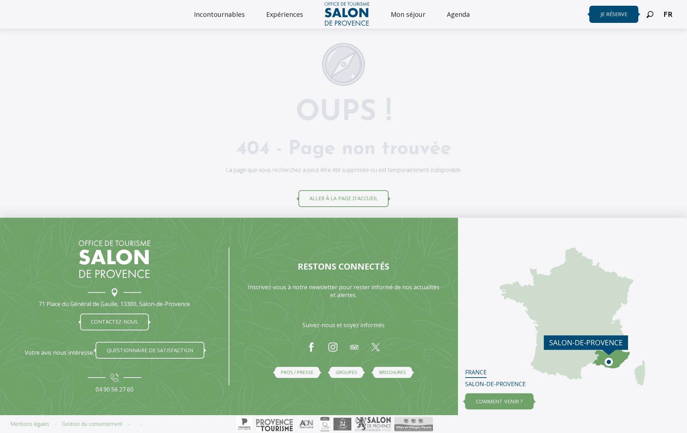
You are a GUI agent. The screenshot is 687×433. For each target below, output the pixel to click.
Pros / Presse (297, 372)
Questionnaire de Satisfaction (150, 350)
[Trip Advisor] (354, 350)
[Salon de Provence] (114, 259)
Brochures (392, 372)
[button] (650, 14)
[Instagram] (333, 350)
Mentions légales (30, 423)
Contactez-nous (114, 321)
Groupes (346, 372)
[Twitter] (376, 350)
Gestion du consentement (92, 423)
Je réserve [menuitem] (613, 14)
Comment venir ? (499, 401)
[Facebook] (311, 350)
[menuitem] (219, 14)
